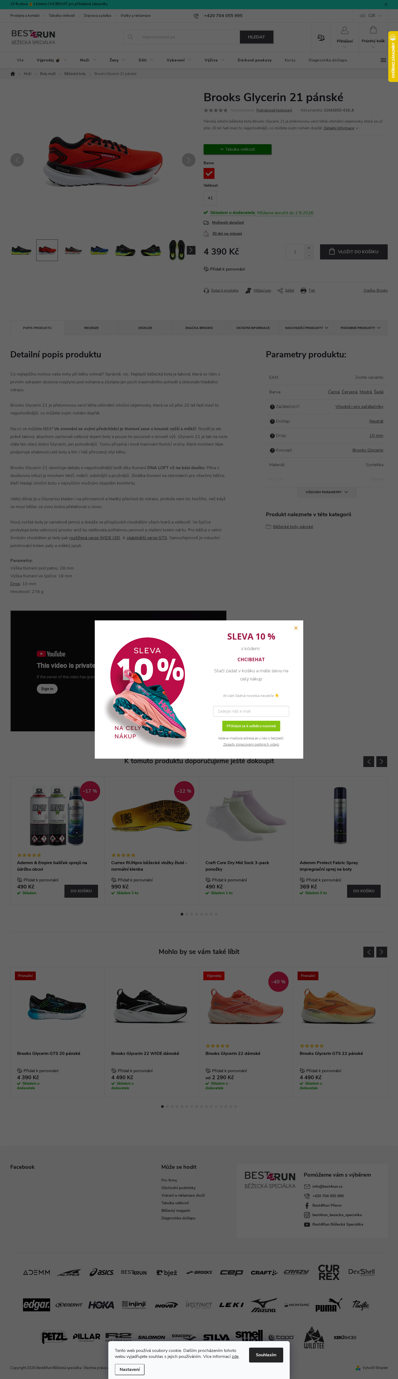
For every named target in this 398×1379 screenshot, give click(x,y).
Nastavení (130, 1370)
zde (235, 1357)
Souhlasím (266, 1355)
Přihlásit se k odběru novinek (251, 725)
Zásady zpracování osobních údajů (251, 744)
